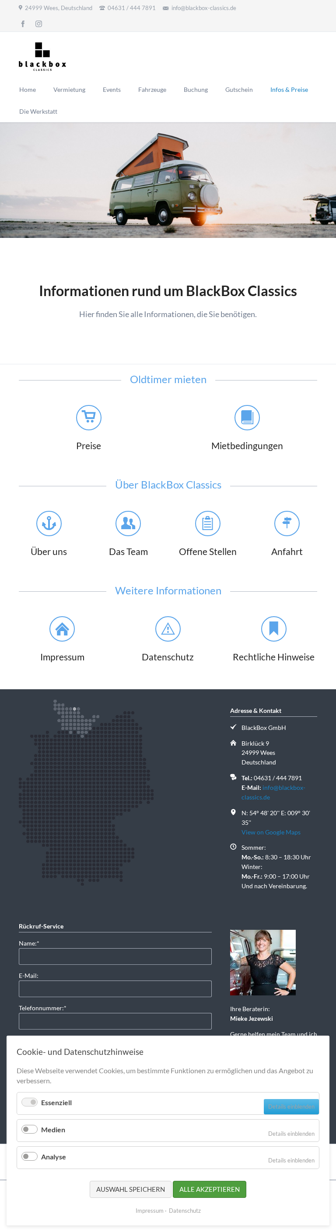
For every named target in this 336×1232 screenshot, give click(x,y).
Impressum (150, 1210)
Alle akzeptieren (209, 1189)
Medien (53, 1129)
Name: (33, 943)
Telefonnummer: (42, 1008)
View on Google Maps (271, 832)
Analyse (53, 1156)
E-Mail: (28, 975)
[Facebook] (23, 23)
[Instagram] (39, 23)
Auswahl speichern (130, 1189)
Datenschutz (185, 1210)
